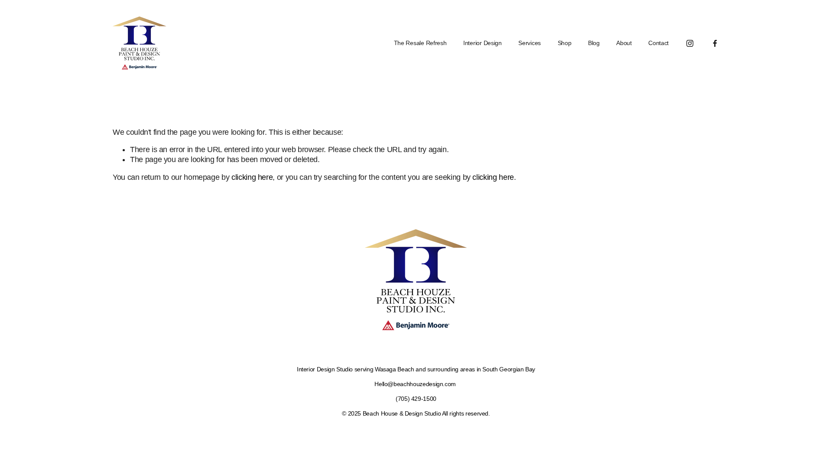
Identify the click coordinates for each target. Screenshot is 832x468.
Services (529, 43)
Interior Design (482, 43)
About (624, 43)
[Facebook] (715, 43)
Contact (658, 43)
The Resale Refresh (420, 43)
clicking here (252, 177)
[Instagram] (690, 43)
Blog (594, 43)
